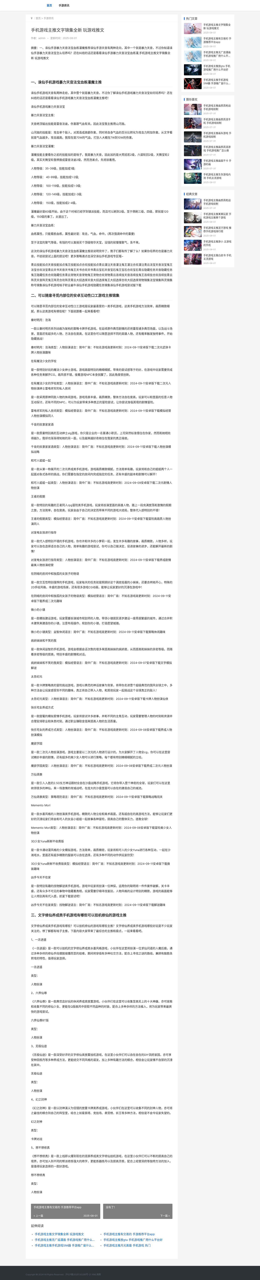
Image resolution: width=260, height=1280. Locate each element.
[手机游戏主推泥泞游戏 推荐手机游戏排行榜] (193, 228)
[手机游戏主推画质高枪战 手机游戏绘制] (193, 106)
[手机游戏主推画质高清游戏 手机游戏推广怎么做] (193, 147)
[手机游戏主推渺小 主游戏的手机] (193, 241)
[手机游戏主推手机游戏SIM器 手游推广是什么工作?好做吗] (193, 80)
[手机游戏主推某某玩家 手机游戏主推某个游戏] (193, 214)
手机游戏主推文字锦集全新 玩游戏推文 (59, 1234)
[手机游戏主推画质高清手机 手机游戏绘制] (193, 119)
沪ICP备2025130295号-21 (78, 1274)
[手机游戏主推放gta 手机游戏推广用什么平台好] (193, 66)
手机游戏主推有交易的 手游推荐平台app (129, 1234)
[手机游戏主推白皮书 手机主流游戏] (193, 255)
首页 (49, 5)
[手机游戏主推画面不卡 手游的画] (193, 161)
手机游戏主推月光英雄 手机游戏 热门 (127, 1245)
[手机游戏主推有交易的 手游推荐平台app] (193, 38)
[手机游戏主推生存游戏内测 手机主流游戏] (193, 174)
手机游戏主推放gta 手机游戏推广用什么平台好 (133, 1240)
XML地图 (96, 1274)
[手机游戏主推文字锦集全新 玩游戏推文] (193, 25)
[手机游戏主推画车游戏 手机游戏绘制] (193, 133)
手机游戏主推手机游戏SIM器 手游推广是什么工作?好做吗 (66, 1245)
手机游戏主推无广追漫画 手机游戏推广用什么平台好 (66, 1240)
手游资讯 (64, 5)
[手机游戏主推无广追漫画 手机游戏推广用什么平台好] (193, 52)
